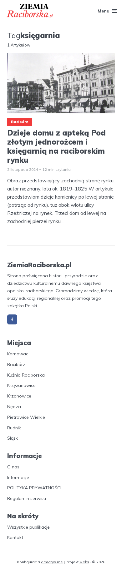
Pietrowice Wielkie (26, 417)
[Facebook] (12, 319)
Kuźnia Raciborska (26, 375)
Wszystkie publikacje (28, 527)
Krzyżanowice (21, 385)
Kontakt (15, 537)
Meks (84, 562)
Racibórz (19, 122)
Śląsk (12, 438)
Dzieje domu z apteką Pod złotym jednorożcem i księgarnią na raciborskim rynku (56, 146)
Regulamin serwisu (26, 498)
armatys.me (52, 562)
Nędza (14, 406)
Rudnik (14, 428)
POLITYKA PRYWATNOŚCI (34, 488)
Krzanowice (19, 396)
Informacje (18, 477)
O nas (13, 467)
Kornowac (17, 354)
